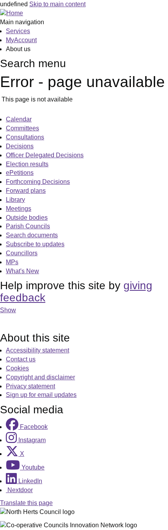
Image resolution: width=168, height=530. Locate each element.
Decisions (20, 146)
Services (18, 31)
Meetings (18, 208)
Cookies (17, 368)
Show (8, 310)
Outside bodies (27, 217)
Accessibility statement (37, 350)
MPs (12, 262)
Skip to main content (57, 4)
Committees (22, 128)
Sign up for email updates (41, 394)
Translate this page (26, 503)
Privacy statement (30, 386)
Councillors (22, 253)
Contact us (21, 359)
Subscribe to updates (35, 244)
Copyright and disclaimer (40, 377)
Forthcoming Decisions (38, 181)
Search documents (32, 235)
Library (15, 199)
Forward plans (26, 190)
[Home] (11, 13)
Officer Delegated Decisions (45, 155)
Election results (27, 164)
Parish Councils (28, 226)
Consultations (25, 137)
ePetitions (20, 172)
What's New (22, 271)
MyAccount (21, 40)
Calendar (19, 119)
